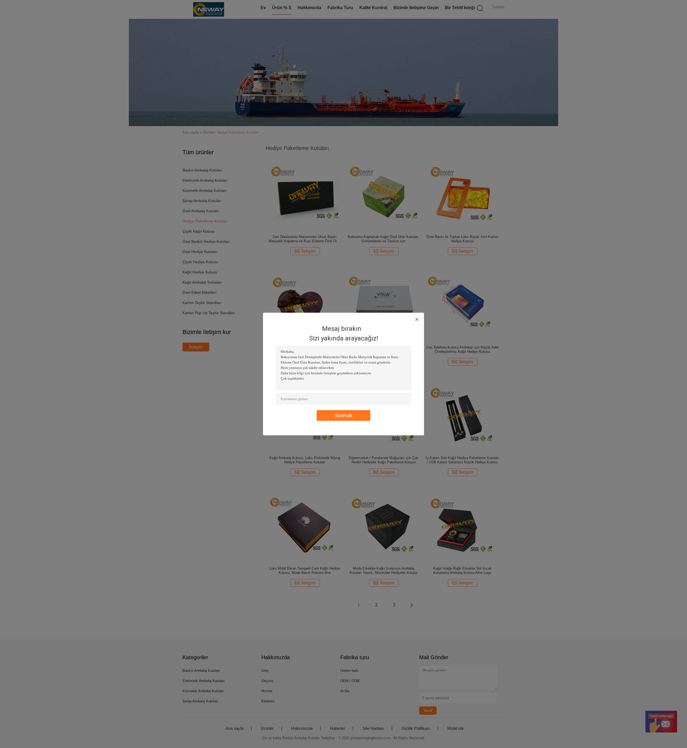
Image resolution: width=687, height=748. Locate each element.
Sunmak (343, 415)
